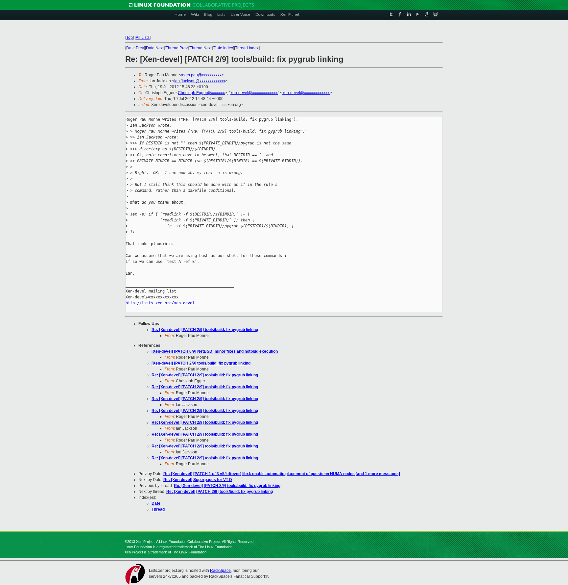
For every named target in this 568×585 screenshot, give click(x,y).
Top (129, 37)
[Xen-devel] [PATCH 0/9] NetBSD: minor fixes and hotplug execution (215, 351)
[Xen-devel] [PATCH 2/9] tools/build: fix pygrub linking (201, 363)
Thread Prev (177, 48)
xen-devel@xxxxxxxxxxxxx (254, 92)
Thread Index (247, 48)
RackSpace (220, 570)
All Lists (143, 37)
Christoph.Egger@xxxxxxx (201, 92)
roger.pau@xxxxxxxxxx (201, 75)
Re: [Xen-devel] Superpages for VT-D (197, 479)
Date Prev (135, 48)
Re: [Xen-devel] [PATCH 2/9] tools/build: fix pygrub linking (205, 329)
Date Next (155, 48)
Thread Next (201, 48)
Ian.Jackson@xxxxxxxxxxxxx (199, 81)
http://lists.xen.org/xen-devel (160, 303)
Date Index (223, 48)
